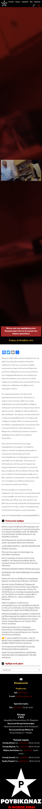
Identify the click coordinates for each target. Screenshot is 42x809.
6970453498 (18, 707)
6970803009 (23, 693)
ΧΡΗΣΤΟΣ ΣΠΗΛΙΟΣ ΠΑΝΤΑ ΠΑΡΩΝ (16, 569)
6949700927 (28, 750)
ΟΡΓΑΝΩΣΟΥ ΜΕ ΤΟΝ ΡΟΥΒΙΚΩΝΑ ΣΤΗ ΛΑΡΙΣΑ (21, 573)
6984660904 (24, 761)
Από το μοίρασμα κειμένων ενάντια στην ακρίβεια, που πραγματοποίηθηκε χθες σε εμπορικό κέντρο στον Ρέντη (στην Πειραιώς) (20, 560)
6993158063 (24, 758)
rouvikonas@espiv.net (24, 696)
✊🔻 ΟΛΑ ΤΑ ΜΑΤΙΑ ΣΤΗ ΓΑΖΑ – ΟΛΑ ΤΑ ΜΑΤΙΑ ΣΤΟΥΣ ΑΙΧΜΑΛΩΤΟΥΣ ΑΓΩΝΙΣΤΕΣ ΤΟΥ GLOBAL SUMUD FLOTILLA (20, 640)
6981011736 (24, 747)
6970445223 (23, 743)
